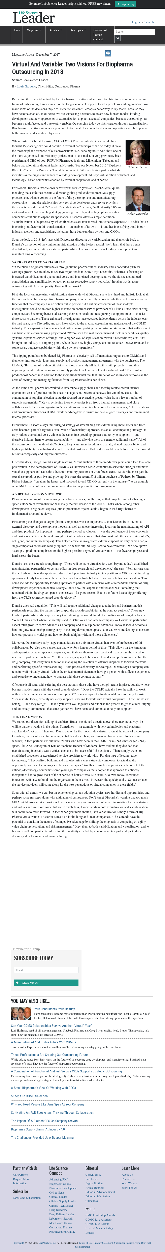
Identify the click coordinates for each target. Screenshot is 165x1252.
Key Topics (77, 30)
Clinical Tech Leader (61, 1205)
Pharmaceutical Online (62, 1231)
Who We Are (129, 1183)
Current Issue (93, 1174)
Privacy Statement (103, 1243)
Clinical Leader (58, 1197)
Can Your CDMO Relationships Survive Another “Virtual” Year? (51, 1026)
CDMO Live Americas (99, 1219)
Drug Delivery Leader (61, 1214)
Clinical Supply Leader (62, 1201)
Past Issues (92, 1179)
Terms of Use (86, 1243)
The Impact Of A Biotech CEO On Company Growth (44, 1121)
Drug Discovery (58, 1210)
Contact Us (128, 1179)
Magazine (33, 30)
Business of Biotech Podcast (100, 34)
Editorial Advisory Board (100, 1192)
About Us (127, 1174)
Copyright (19, 1243)
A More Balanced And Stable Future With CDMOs (43, 1042)
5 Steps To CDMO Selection (29, 1096)
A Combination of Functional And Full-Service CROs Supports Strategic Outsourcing (66, 1071)
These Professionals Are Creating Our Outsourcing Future (49, 1055)
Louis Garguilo (26, 86)
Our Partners (20, 1174)
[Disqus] (81, 892)
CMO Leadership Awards (100, 1215)
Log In (136, 22)
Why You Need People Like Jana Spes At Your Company (47, 1104)
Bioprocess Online (60, 1184)
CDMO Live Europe (97, 1224)
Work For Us (129, 1188)
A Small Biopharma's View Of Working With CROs (43, 1088)
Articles (55, 30)
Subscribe (149, 22)
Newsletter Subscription (27, 1198)
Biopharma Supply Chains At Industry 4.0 (38, 1129)
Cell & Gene (56, 1192)
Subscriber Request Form (127, 1243)
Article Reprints (95, 1188)
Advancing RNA (58, 1179)
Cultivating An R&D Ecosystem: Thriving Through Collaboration (52, 1113)
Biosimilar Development (63, 1188)
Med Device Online (60, 1223)
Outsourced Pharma (60, 1227)
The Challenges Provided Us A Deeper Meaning (42, 1138)
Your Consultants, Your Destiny (54, 1009)
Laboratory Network (60, 1218)
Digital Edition (94, 1183)
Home (16, 30)
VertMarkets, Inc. (47, 1243)
